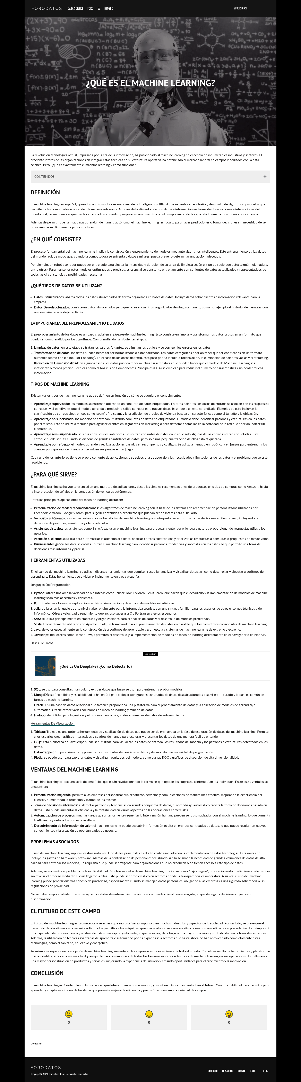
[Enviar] (85, 1043)
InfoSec (108, 8)
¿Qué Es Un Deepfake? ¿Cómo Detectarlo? (96, 666)
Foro (90, 8)
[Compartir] (53, 1043)
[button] (254, 8)
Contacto (212, 1071)
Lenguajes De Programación (50, 584)
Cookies (241, 1071)
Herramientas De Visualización (53, 723)
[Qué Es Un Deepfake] (45, 666)
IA (99, 8)
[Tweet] (63, 1043)
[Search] (267, 8)
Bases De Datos (42, 643)
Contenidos (44, 176)
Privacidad (227, 1071)
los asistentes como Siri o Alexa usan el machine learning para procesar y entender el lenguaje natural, (136, 528)
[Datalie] (224, 8)
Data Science (75, 8)
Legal (252, 1071)
